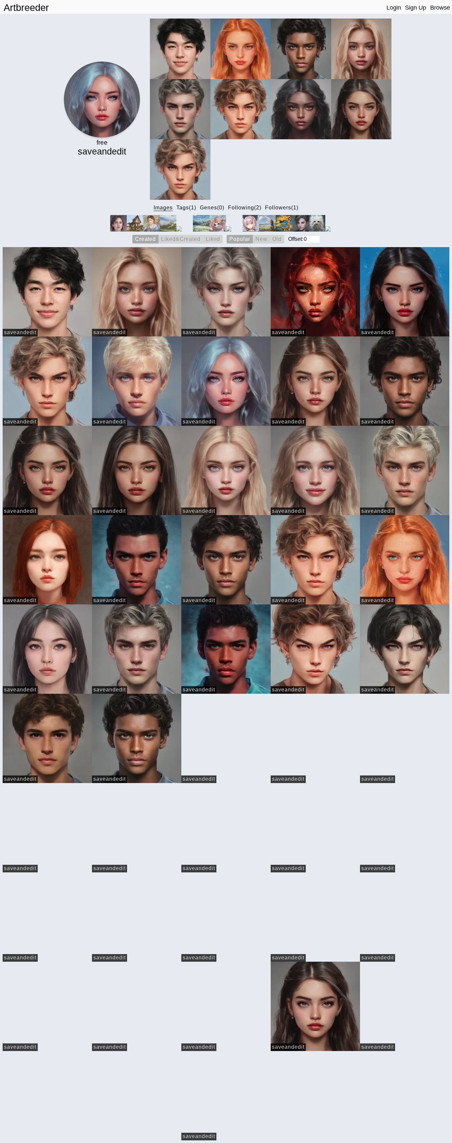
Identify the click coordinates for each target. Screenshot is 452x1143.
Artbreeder (26, 7)
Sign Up (415, 7)
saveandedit (20, 332)
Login (393, 7)
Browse (440, 7)
